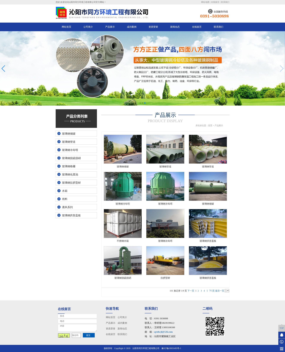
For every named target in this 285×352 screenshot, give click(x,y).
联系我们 (225, 2)
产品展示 (110, 27)
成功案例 (131, 27)
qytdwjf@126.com (163, 332)
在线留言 (215, 2)
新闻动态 (175, 27)
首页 (210, 125)
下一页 (190, 290)
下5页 (212, 290)
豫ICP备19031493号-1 (171, 348)
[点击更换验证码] (64, 335)
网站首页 (66, 27)
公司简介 (88, 27)
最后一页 (219, 290)
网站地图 (205, 2)
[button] (140, 103)
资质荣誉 (153, 27)
